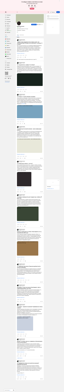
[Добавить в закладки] (20, 123)
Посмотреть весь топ (50, 188)
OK (13, 390)
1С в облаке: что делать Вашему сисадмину (26, 96)
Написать (53, 12)
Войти (58, 12)
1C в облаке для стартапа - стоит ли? (25, 163)
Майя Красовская (22, 39)
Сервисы (20, 40)
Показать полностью (20, 53)
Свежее (18, 37)
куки (9, 390)
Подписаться (34, 24)
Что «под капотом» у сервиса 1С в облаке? (26, 64)
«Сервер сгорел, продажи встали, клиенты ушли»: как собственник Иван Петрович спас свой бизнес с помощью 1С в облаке (29, 43)
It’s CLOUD (23, 103)
